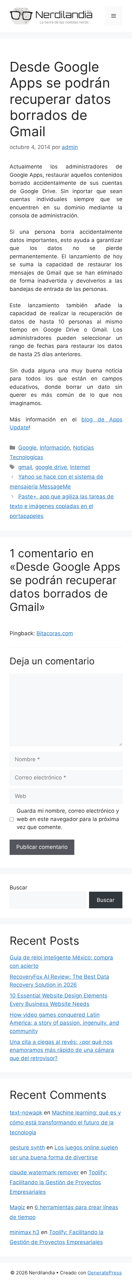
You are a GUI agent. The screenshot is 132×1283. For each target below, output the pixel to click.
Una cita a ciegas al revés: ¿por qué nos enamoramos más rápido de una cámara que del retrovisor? (62, 1050)
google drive (51, 467)
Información (55, 447)
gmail (25, 467)
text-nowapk (26, 1112)
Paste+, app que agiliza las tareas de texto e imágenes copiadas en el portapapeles (62, 506)
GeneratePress (104, 1273)
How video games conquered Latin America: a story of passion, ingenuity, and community (64, 1023)
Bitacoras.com (55, 633)
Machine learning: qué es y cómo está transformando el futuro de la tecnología (65, 1122)
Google (27, 447)
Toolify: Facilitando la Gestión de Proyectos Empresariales (58, 1182)
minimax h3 (24, 1232)
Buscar (18, 887)
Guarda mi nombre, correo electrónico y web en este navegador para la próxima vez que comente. (68, 819)
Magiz (17, 1207)
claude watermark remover (44, 1172)
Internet (80, 467)
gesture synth (27, 1147)
